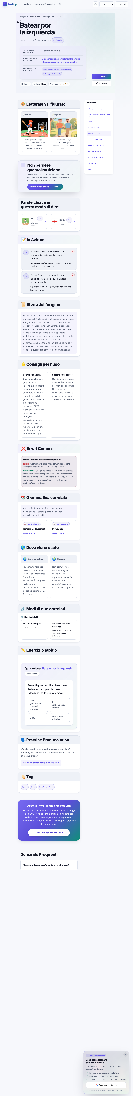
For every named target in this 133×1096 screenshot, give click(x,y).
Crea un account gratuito (49, 832)
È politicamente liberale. (58, 705)
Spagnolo (24, 17)
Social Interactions (46, 787)
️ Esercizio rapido (94, 163)
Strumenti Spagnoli (44, 4)
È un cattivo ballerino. (57, 717)
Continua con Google (108, 1085)
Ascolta (59, 40)
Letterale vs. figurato (95, 109)
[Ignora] (125, 1054)
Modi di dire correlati (95, 157)
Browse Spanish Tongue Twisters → (41, 762)
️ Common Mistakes (95, 139)
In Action (91, 121)
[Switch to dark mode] (95, 4)
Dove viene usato (94, 151)
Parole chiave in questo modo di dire (99, 115)
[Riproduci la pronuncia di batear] (40, 218)
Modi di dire (35, 17)
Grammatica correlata (96, 145)
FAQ (89, 169)
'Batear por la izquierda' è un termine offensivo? (46, 865)
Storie (26, 4)
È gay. (33, 718)
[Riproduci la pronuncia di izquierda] (69, 220)
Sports (24, 787)
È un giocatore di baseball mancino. (35, 704)
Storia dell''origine (94, 127)
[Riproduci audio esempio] (26, 252)
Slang (33, 787)
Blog (61, 4)
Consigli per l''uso (94, 133)
